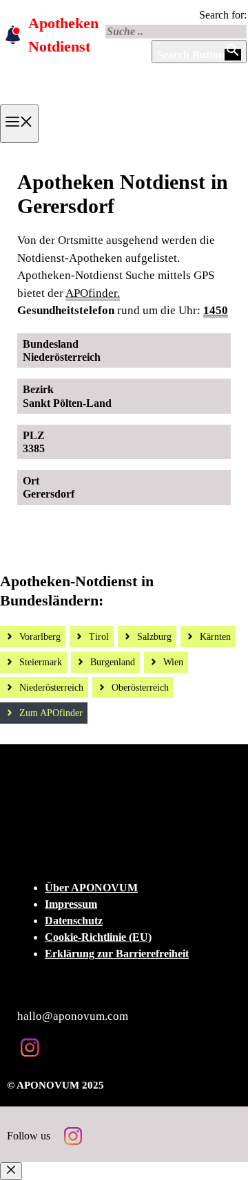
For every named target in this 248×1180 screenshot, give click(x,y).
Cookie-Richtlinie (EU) (98, 937)
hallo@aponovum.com (72, 1016)
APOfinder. (92, 293)
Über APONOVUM (91, 887)
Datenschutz (74, 920)
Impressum (71, 904)
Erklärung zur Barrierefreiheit (117, 953)
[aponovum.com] (100, 99)
